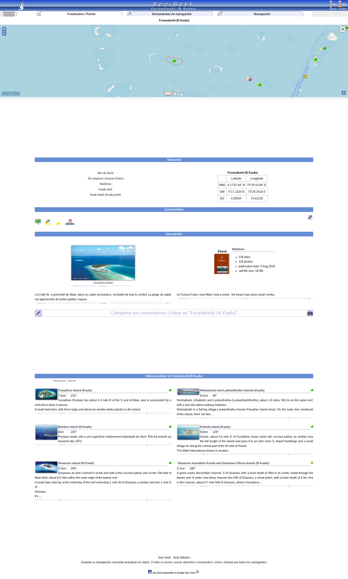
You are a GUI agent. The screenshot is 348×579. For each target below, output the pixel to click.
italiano (333, 9)
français (342, 4)
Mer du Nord (105, 173)
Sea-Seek (174, 4)
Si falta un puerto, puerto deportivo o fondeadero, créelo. (187, 562)
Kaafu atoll (105, 189)
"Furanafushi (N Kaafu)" (174, 313)
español (343, 9)
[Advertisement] (174, 126)
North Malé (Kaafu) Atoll (105, 194)
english (333, 4)
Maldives (105, 183)
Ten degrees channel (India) (105, 178)
